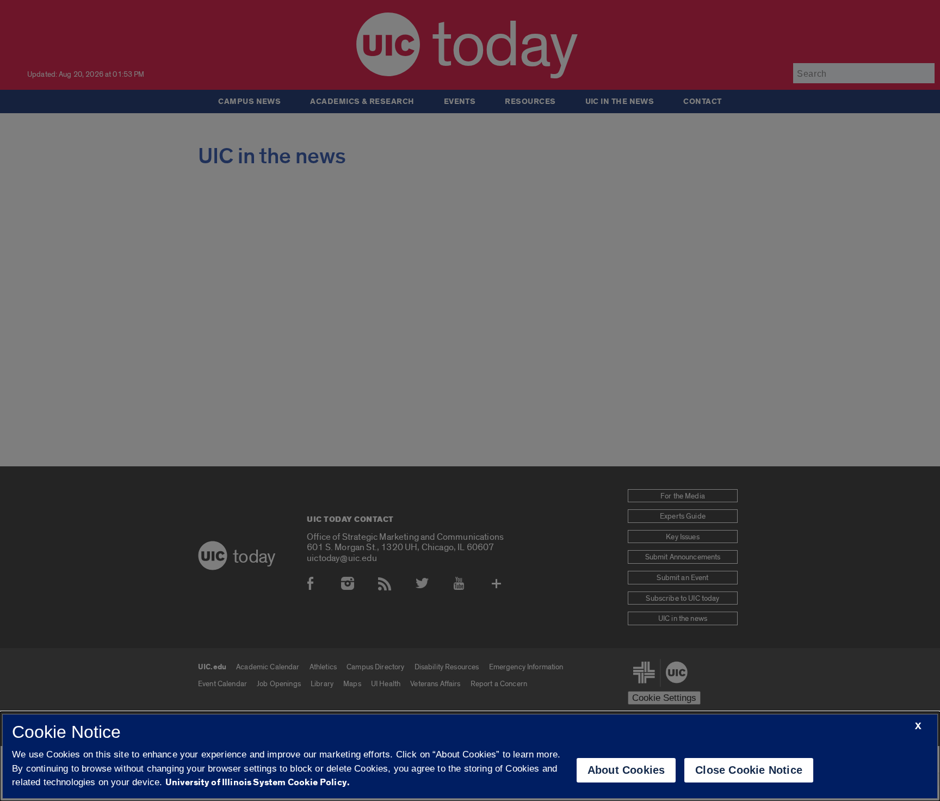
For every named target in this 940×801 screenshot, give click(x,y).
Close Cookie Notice (748, 770)
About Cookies (626, 770)
